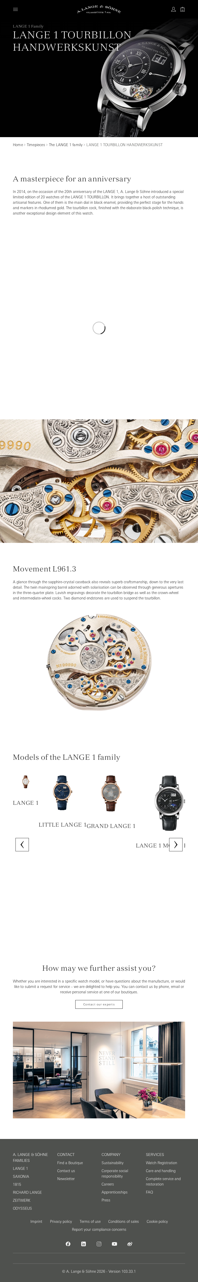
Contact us (66, 1171)
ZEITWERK (21, 1200)
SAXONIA (21, 1176)
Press (106, 1200)
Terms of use (90, 1221)
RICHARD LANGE (27, 1192)
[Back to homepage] (99, 9)
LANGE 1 (20, 1168)
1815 (17, 1184)
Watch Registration (161, 1163)
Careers (108, 1184)
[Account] (173, 9)
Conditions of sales (123, 1221)
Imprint (36, 1221)
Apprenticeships (115, 1192)
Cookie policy (157, 1221)
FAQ (149, 1192)
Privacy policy (61, 1221)
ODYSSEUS (22, 1208)
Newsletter (66, 1179)
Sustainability (112, 1163)
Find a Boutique (70, 1163)
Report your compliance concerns (99, 1229)
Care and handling (161, 1171)
